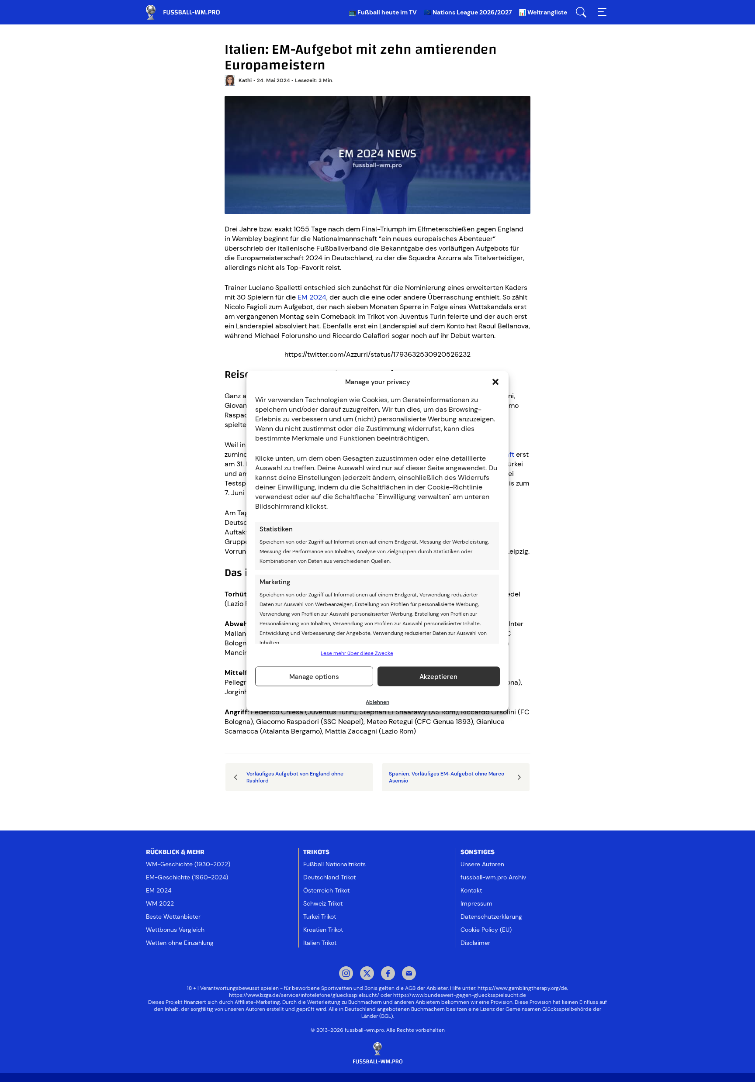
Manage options (314, 676)
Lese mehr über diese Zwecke (357, 653)
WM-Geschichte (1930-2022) (188, 864)
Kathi (245, 80)
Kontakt (471, 890)
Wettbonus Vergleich (175, 930)
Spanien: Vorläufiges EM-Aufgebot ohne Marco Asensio (446, 777)
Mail (409, 974)
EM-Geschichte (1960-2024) (187, 877)
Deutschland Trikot (329, 877)
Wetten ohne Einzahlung (180, 943)
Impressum (476, 903)
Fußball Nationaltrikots (334, 864)
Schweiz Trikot (323, 903)
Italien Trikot (319, 943)
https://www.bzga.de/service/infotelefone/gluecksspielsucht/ (304, 995)
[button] (495, 382)
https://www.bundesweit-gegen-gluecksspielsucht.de (459, 995)
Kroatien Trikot (323, 930)
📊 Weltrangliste (543, 12)
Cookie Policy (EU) (486, 930)
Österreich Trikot (326, 890)
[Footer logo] (377, 1053)
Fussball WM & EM (189, 12)
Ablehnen (377, 702)
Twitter (367, 974)
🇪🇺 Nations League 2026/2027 (468, 12)
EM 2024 (312, 297)
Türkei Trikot (319, 916)
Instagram (346, 974)
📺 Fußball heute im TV (383, 12)
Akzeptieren (438, 676)
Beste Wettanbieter (173, 916)
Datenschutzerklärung (491, 916)
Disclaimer (475, 943)
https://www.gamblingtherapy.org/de (522, 988)
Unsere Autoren (482, 864)
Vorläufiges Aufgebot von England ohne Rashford (294, 777)
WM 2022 (160, 903)
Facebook (388, 974)
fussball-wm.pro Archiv (493, 877)
